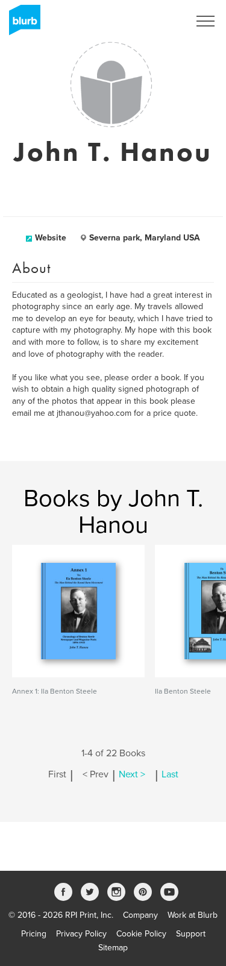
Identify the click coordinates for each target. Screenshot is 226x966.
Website (50, 238)
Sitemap (113, 947)
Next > (132, 774)
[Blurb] (21, 24)
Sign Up (158, 21)
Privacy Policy (81, 934)
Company (140, 915)
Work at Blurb (193, 915)
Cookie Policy (141, 934)
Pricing (33, 934)
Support (191, 934)
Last (170, 774)
